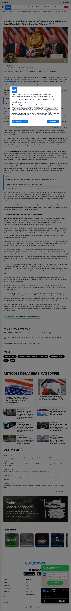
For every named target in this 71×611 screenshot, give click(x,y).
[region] (35, 106)
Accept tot (53, 121)
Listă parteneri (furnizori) (18, 116)
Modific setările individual (20, 121)
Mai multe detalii (22, 102)
